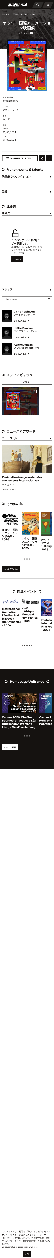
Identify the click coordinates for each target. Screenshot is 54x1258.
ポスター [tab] (27, 382)
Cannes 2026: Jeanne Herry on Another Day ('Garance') (16, 721)
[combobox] (27, 299)
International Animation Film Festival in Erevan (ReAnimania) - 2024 (11, 617)
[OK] (27, 1253)
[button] (35, 391)
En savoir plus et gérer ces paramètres (20, 1246)
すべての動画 (10, 747)
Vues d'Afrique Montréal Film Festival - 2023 (30, 614)
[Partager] (42, 158)
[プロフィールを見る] (47, 5)
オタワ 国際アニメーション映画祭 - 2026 (10, 534)
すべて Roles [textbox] (11, 299)
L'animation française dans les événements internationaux (22, 479)
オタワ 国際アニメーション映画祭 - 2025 (29, 543)
